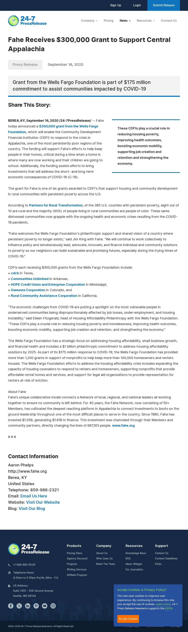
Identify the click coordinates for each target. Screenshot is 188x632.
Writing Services (77, 569)
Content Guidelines (166, 558)
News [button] (124, 20)
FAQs (158, 564)
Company (103, 546)
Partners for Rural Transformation (56, 205)
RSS (128, 558)
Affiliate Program (77, 575)
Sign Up (115, 5)
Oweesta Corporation (28, 290)
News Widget (134, 564)
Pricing (108, 20)
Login (137, 5)
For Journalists (134, 569)
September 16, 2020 (65, 65)
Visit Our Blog (32, 509)
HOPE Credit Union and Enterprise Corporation (48, 284)
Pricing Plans (74, 553)
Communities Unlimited (29, 279)
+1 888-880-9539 (24, 565)
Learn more (163, 604)
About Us (102, 553)
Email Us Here (33, 496)
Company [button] (88, 20)
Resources (134, 546)
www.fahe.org (123, 425)
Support (161, 546)
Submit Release (163, 5)
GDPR (168, 608)
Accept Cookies (128, 618)
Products (74, 546)
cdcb (15, 273)
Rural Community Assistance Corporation (44, 296)
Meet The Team (105, 564)
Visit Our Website (43, 502)
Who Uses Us (104, 558)
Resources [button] (144, 20)
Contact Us (169, 20)
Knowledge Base (136, 553)
